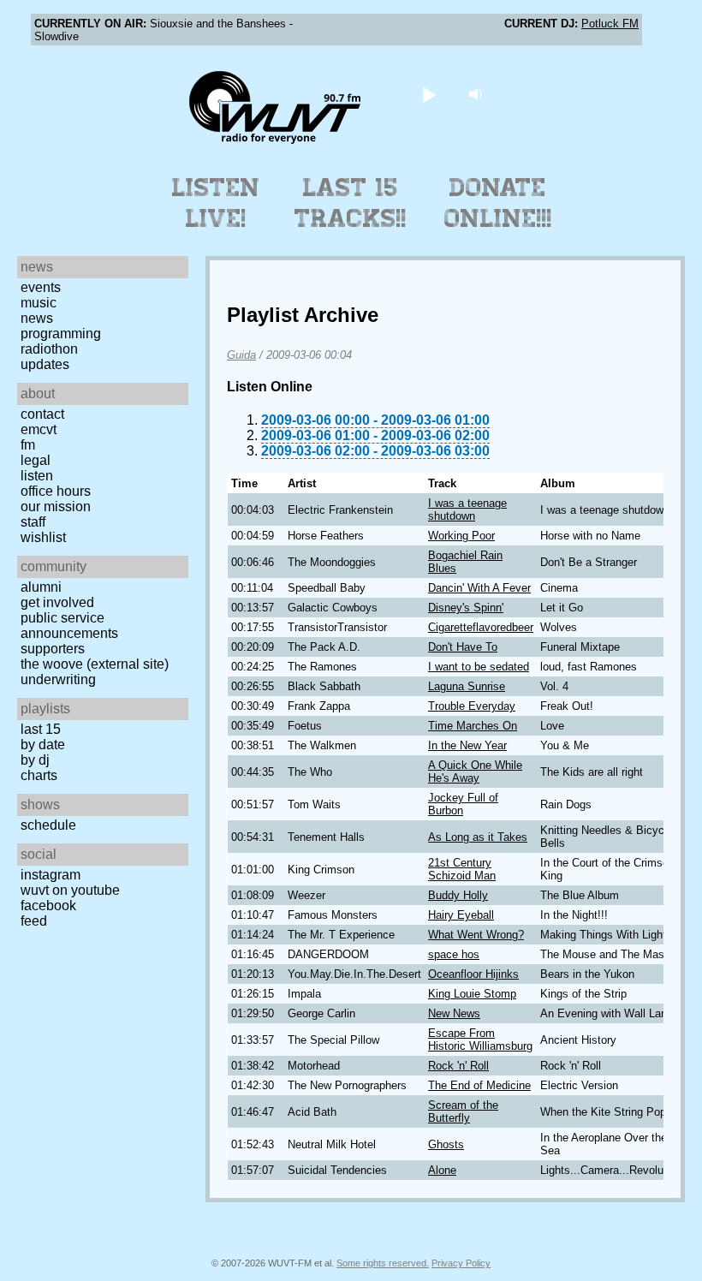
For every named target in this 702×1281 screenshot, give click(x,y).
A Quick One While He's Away (475, 771)
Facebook (48, 905)
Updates (45, 364)
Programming (61, 333)
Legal (36, 460)
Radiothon (49, 349)
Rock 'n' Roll (458, 1065)
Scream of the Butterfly (463, 1111)
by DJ (35, 760)
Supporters (53, 648)
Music (39, 302)
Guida (241, 355)
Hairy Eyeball (461, 915)
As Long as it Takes (477, 837)
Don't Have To (462, 646)
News (37, 318)
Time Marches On (472, 725)
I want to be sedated (478, 666)
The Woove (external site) (95, 664)
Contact (42, 414)
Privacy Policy (461, 1263)
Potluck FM (610, 23)
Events (41, 287)
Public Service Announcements (69, 625)
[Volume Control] (478, 93)
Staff (33, 522)
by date (43, 744)
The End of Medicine (479, 1085)
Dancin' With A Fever (479, 587)
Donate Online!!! (498, 203)
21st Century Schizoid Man (462, 869)
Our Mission (56, 506)
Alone (442, 1170)
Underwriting (58, 679)
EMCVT (39, 429)
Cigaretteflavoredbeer (480, 627)
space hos (453, 954)
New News (454, 1013)
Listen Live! (216, 203)
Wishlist (43, 537)
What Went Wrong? (476, 934)
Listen (37, 475)
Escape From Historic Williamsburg (480, 1039)
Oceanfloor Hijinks (473, 974)
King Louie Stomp (472, 993)
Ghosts (446, 1144)
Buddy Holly (458, 895)
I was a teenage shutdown (467, 509)
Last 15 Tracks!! (350, 203)
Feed (34, 921)
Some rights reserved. (382, 1263)
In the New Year (467, 745)
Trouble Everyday (471, 706)
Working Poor (461, 535)
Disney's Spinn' (465, 607)
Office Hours (56, 491)
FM (28, 445)
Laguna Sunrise (466, 686)
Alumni (41, 587)
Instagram (50, 874)
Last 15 (41, 729)
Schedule (48, 825)
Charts (39, 775)
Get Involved (57, 602)
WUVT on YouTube (70, 890)
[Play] (429, 93)
